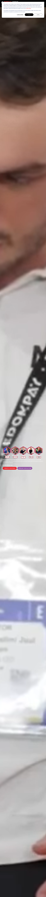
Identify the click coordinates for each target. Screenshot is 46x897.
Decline (38, 14)
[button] (10, 468)
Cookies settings (20, 14)
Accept (29, 14)
